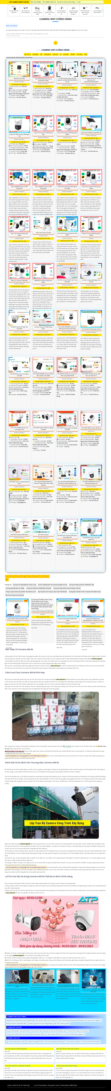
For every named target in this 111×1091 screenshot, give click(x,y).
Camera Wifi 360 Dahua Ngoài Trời (74, 1034)
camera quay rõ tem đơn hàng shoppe (40, 1023)
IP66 (85, 54)
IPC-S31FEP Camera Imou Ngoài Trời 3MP (19, 374)
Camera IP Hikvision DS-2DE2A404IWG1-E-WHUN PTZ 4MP (93, 619)
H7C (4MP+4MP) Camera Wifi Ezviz (91, 428)
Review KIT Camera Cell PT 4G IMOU (17, 986)
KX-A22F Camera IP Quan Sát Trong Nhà (19, 327)
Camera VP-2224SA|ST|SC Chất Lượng (24, 585)
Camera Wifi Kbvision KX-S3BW (15, 588)
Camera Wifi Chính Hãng (55, 19)
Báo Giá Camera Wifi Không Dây (16, 1049)
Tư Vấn (78, 2)
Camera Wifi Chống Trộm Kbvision (78, 1031)
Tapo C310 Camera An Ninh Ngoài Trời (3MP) (67, 187)
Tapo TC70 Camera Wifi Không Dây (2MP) (67, 133)
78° (41, 54)
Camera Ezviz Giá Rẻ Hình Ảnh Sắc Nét (17, 1034)
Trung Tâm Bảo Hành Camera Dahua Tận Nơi (66, 588)
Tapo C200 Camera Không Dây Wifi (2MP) (67, 234)
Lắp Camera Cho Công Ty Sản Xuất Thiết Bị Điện (52, 592)
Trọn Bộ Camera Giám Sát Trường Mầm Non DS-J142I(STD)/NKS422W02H (91, 80)
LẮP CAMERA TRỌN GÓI (49, 2)
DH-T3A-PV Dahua (43, 534)
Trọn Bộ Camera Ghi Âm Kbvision (90, 1042)
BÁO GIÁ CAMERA (36, 2)
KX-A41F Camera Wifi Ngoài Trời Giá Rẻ (91, 281)
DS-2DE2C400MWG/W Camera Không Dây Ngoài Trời (91, 482)
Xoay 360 (66, 54)
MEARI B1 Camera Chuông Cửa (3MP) (43, 281)
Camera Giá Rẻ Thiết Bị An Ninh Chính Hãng (19, 57)
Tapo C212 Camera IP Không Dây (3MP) (91, 187)
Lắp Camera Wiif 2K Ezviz (55, 1034)
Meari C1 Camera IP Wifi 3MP (19, 280)
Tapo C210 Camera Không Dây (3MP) (19, 234)
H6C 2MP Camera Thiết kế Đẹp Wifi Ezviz (19, 482)
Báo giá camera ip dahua (62, 1023)
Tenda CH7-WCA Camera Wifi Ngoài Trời (19, 135)
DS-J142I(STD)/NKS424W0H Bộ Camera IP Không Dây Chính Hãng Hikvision (43, 483)
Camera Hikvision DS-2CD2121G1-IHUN (67, 619)
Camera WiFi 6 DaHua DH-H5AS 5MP (42, 611)
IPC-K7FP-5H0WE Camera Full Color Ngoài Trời (19, 428)
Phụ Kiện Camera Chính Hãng (66, 2)
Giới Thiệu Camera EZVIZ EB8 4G (43, 985)
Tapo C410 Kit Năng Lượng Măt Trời (91, 132)
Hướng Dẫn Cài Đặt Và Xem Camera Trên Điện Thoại (85, 592)
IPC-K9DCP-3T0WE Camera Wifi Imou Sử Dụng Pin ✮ (91, 374)
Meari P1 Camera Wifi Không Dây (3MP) (91, 234)
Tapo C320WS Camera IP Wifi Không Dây (43, 187)
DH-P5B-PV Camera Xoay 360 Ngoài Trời (91, 538)
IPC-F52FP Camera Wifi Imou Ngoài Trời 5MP (43, 428)
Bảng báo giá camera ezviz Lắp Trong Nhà (19, 1020)
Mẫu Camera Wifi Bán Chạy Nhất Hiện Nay (93, 991)
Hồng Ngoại (47, 54)
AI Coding (79, 54)
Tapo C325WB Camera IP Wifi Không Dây (19, 187)
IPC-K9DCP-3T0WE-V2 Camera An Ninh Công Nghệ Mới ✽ (67, 374)
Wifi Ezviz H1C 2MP (19, 78)
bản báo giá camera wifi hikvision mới (54, 1031)
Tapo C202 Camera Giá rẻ (43, 232)
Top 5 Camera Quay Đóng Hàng (68, 1020)
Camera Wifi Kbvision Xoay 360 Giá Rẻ (17, 1031)
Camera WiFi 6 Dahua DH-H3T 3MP (17, 618)
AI (60, 54)
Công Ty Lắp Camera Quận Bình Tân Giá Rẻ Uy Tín (21, 592)
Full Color (55, 54)
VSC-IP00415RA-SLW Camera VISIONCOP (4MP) (43, 79)
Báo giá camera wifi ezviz (38, 1034)
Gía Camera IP (52, 1020)
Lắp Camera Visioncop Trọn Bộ (15, 1042)
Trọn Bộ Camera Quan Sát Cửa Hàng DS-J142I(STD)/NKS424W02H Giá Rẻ (67, 80)
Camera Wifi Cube (36, 1031)
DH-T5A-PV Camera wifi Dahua (19, 534)
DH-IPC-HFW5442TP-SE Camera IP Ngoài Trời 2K (52, 585)
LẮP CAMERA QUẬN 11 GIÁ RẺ (19, 2)
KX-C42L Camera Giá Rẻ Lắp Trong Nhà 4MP (67, 280)
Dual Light (35, 54)
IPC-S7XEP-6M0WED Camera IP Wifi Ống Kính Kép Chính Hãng (67, 327)
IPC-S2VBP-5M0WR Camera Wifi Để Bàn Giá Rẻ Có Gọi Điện (43, 374)
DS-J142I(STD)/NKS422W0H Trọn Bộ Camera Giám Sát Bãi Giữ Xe (67, 482)
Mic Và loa (28, 54)
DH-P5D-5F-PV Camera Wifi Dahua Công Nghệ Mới (67, 536)
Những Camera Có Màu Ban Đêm (16, 1023)
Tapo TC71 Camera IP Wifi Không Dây (43, 133)
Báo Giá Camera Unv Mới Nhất (15, 595)
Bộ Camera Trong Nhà (32, 1042)
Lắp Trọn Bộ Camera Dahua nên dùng (52, 1042)
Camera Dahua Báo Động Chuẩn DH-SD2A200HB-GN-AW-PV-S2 (68, 986)
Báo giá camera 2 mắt (40, 1020)
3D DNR (73, 54)
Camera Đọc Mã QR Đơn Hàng (66, 1066)
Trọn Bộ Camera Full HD (72, 1042)
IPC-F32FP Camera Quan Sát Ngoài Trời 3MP (67, 428)
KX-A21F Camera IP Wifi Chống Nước (43, 327)
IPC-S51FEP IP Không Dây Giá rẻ (91, 329)
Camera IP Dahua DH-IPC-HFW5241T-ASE (81, 585)
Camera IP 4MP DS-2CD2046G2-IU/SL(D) (38, 588)
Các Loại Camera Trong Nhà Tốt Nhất (17, 1066)
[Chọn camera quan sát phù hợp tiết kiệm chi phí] (102, 10)
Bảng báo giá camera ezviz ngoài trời (90, 1020)
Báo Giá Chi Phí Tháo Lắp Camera (67, 1049)
